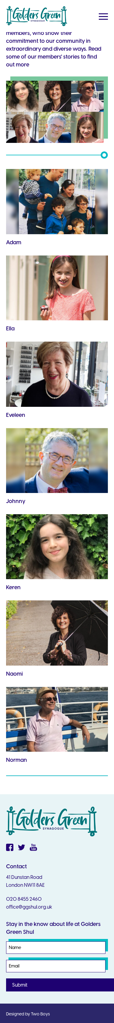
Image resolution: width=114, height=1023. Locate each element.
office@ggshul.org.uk (29, 907)
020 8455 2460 (24, 899)
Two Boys (40, 1014)
